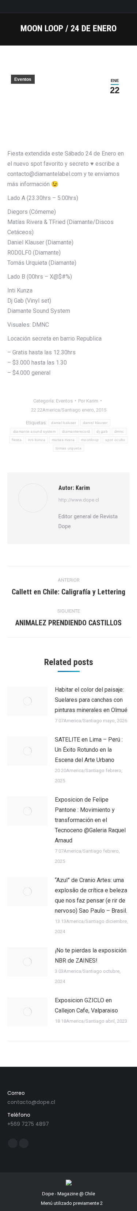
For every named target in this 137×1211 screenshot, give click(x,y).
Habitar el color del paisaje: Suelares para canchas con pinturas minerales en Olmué (91, 699)
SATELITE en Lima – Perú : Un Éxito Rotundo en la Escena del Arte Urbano (89, 749)
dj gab (102, 431)
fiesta (17, 440)
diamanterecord (76, 431)
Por (88, 401)
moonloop (90, 440)
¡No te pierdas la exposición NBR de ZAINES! (90, 955)
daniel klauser (95, 423)
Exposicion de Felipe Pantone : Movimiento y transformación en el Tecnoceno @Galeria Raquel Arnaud (90, 820)
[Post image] (27, 701)
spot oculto (115, 440)
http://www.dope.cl (78, 500)
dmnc (119, 431)
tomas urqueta (68, 448)
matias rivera (63, 440)
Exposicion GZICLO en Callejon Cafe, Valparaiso (86, 1005)
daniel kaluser (63, 423)
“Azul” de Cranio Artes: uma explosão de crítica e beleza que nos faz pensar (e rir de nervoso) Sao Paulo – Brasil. (91, 895)
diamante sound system (34, 431)
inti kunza (36, 440)
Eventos (22, 79)
